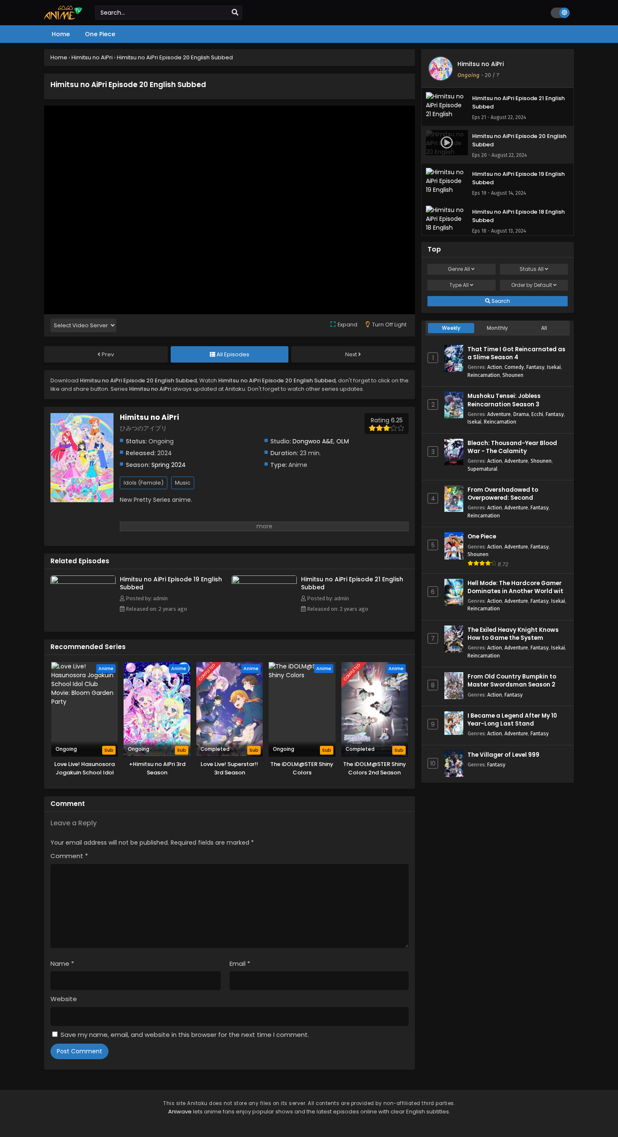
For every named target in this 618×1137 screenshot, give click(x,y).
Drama (521, 414)
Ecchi (537, 414)
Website (63, 998)
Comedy (514, 367)
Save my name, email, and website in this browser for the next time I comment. (185, 1034)
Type (459, 285)
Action (494, 367)
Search (500, 301)
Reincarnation (483, 375)
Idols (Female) (144, 483)
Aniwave (180, 1112)
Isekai (554, 367)
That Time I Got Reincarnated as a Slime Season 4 (516, 353)
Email (240, 963)
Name (62, 963)
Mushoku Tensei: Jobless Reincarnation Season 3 (504, 400)
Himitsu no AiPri (480, 64)
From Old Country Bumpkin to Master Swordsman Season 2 (511, 681)
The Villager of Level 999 (503, 755)
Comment (69, 855)
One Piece (481, 537)
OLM (342, 441)
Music (182, 483)
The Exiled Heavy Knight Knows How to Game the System (513, 634)
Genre (459, 269)
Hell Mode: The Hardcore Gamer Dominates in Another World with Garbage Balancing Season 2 (517, 591)
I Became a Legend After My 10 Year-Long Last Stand (512, 720)
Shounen (512, 375)
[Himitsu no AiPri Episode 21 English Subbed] (264, 582)
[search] (235, 12)
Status (532, 269)
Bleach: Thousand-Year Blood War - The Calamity (512, 447)
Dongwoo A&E (313, 441)
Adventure (499, 414)
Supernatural (482, 469)
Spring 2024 (168, 465)
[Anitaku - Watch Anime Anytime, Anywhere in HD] (63, 17)
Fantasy (535, 367)
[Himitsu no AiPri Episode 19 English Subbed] (83, 582)
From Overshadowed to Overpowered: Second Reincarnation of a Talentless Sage (512, 502)
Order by (531, 285)
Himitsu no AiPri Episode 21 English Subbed (352, 583)
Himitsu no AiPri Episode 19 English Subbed (171, 583)
